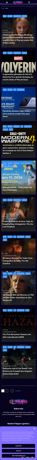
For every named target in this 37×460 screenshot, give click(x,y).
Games (10, 16)
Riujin (6, 30)
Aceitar (18, 446)
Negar (18, 451)
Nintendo (16, 126)
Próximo (18, 391)
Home (2, 8)
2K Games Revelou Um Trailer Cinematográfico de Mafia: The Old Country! (18, 261)
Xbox (11, 129)
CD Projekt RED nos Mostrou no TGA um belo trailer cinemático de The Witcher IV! (18, 297)
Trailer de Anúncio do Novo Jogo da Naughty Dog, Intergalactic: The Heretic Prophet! (18, 224)
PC (15, 89)
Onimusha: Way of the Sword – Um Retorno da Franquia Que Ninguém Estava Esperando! (17, 371)
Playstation (17, 16)
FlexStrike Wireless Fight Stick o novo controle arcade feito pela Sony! (17, 113)
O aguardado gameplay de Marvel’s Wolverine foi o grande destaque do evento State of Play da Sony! (18, 77)
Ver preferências (18, 456)
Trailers (24, 16)
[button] (34, 429)
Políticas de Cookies (27, 440)
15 (12, 391)
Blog (5, 16)
